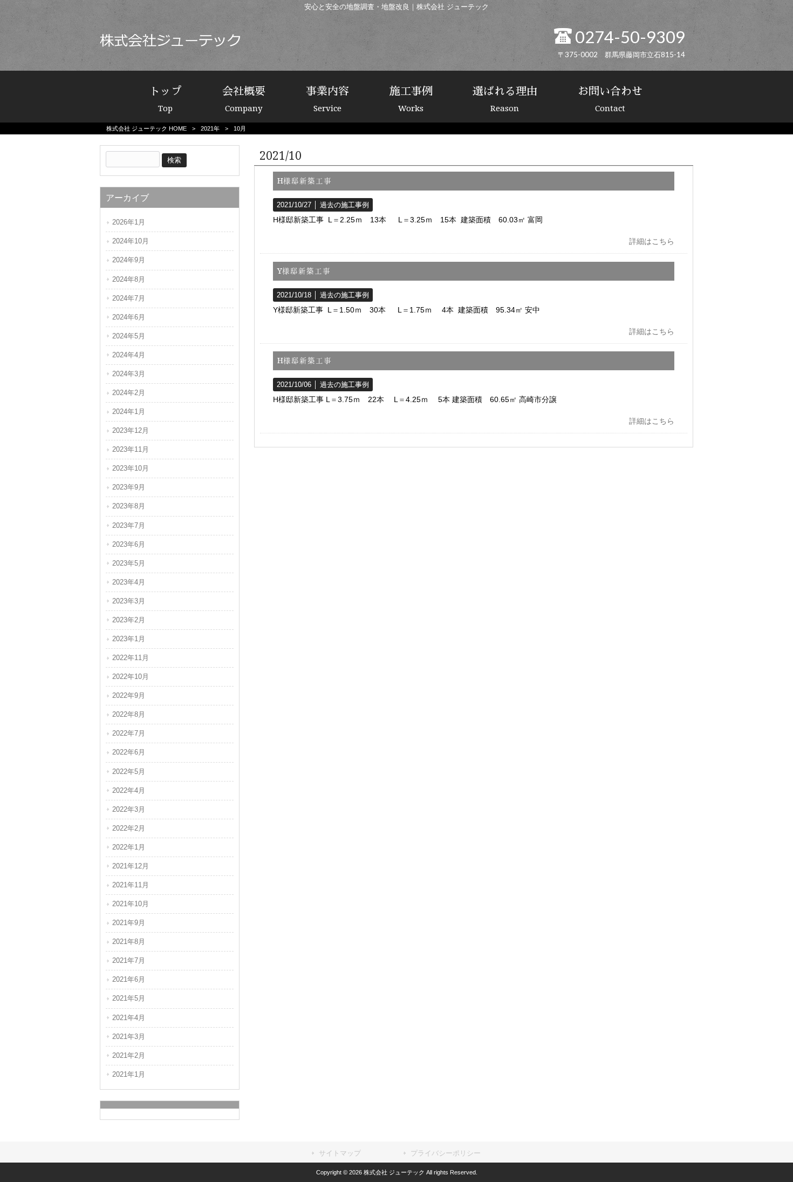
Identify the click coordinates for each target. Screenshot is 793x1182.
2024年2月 (128, 393)
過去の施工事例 (344, 205)
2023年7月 (128, 525)
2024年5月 (128, 336)
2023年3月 (128, 601)
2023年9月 (128, 487)
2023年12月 (130, 430)
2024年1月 (128, 411)
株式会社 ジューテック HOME (146, 128)
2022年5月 (128, 771)
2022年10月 (130, 676)
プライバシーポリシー (446, 1153)
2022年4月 (128, 790)
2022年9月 (128, 695)
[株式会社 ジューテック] (170, 44)
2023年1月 (128, 639)
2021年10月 (130, 904)
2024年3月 (128, 374)
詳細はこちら (651, 241)
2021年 (210, 128)
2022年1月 (128, 847)
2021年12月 (130, 866)
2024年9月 (128, 260)
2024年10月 (130, 241)
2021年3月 (128, 1036)
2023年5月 (128, 563)
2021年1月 (128, 1074)
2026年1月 (128, 222)
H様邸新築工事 (304, 181)
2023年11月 (130, 449)
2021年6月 (128, 979)
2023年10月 (130, 468)
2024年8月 (128, 279)
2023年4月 (128, 582)
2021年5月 (128, 998)
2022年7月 (128, 733)
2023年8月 (128, 506)
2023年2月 (128, 620)
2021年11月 (130, 885)
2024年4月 (128, 355)
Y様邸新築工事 (304, 271)
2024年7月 (128, 298)
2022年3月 (128, 809)
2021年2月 (128, 1055)
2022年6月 (128, 752)
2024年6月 (128, 317)
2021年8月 (128, 942)
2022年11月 (130, 658)
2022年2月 (128, 828)
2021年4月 (128, 1018)
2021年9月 (128, 923)
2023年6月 (128, 544)
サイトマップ (340, 1153)
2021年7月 (128, 960)
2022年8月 (128, 714)
